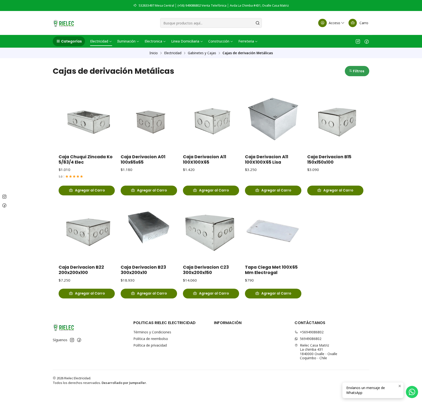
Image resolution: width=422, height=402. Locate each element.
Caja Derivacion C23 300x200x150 (206, 269)
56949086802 (310, 338)
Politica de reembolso (150, 338)
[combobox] (211, 23)
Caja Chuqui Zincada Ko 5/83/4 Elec (86, 159)
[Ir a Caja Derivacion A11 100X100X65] (211, 119)
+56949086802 (312, 332)
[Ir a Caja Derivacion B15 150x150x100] (335, 119)
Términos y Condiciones (152, 332)
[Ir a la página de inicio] (63, 23)
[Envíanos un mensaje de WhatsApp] (412, 392)
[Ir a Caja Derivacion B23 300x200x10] (149, 229)
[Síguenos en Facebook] (366, 41)
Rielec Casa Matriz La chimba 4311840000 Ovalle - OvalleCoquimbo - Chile (318, 351)
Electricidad (172, 53)
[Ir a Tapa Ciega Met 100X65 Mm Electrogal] (273, 229)
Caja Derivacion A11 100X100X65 (204, 159)
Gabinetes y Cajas (202, 53)
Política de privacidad (150, 345)
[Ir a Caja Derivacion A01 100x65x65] (149, 119)
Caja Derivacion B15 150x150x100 (329, 159)
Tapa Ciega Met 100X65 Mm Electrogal (271, 269)
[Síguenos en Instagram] (357, 41)
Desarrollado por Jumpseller (124, 383)
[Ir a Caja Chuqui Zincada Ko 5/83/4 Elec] (87, 119)
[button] (69, 41)
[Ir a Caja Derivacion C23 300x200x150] (211, 229)
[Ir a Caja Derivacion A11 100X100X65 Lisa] (273, 119)
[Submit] (257, 23)
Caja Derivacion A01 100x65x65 (143, 159)
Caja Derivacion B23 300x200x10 (143, 269)
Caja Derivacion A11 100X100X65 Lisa (266, 159)
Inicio (153, 53)
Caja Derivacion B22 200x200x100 (81, 269)
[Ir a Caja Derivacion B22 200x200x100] (87, 229)
